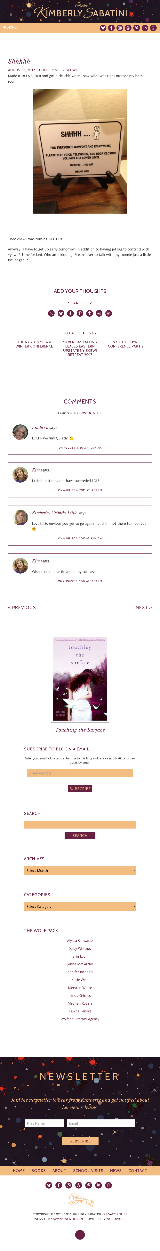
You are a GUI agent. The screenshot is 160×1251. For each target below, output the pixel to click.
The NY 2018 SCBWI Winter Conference (34, 344)
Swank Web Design (68, 1219)
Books (39, 1170)
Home (19, 1170)
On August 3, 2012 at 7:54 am (80, 447)
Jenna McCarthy (80, 964)
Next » (144, 607)
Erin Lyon (80, 956)
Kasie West (80, 979)
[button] (80, 151)
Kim (36, 470)
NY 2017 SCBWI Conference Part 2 (126, 344)
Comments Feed (91, 413)
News (116, 1170)
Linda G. (40, 427)
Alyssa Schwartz (80, 940)
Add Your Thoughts (80, 291)
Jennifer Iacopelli (80, 971)
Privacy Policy (115, 1214)
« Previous (22, 607)
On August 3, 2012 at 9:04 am (80, 538)
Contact (137, 1170)
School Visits (88, 1170)
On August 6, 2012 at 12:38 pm (80, 581)
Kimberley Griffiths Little (54, 513)
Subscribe (80, 788)
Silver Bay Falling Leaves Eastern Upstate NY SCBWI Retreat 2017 (80, 348)
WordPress (116, 1219)
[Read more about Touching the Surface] (80, 725)
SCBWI (71, 70)
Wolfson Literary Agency (80, 1019)
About (59, 1170)
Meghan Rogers (80, 1003)
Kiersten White (80, 987)
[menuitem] (103, 28)
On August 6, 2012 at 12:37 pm (80, 490)
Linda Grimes (80, 995)
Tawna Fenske (80, 1011)
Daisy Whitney (80, 948)
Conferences (51, 70)
